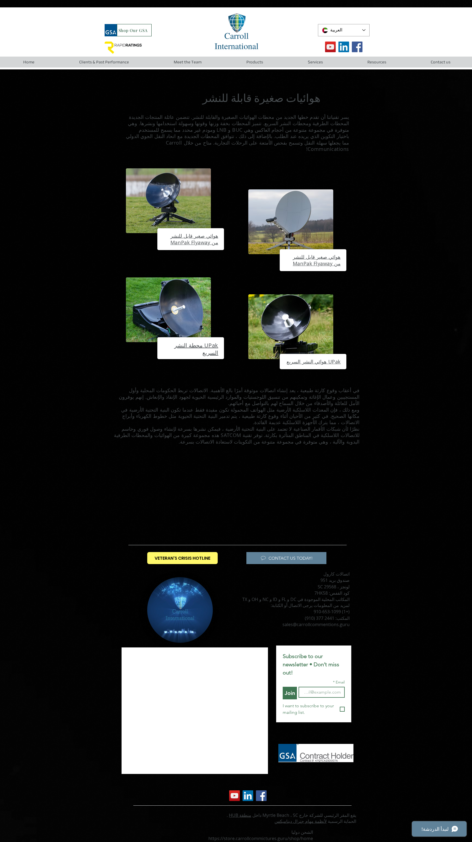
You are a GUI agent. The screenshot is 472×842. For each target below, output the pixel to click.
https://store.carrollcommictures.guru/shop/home (260, 838)
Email (339, 682)
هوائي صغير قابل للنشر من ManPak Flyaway (194, 239)
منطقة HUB (240, 815)
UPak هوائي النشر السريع (314, 361)
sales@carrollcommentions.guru (316, 624)
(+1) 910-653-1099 (332, 612)
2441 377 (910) (319, 618)
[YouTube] (330, 47)
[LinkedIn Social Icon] (343, 47)
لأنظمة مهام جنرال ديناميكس (301, 821)
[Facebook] (357, 47)
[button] (104, 62)
